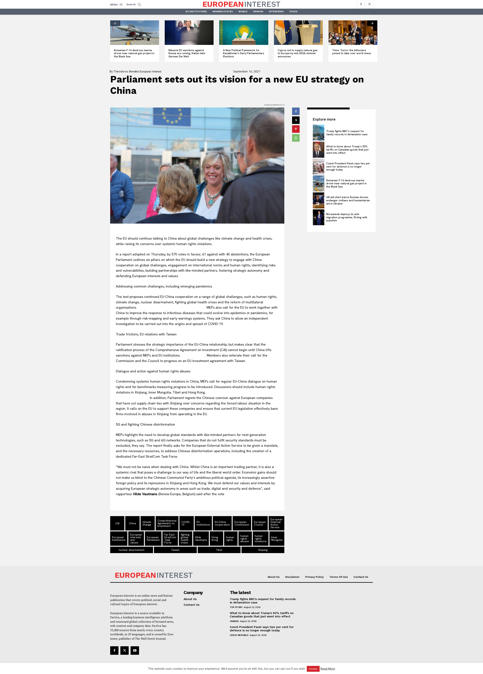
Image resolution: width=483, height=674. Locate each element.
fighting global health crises (185, 538)
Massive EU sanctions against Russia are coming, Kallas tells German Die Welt (186, 53)
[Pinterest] (296, 129)
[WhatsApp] (296, 138)
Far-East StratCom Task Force (170, 538)
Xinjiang (263, 550)
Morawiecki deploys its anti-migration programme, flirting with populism (346, 217)
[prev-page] (115, 23)
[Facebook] (361, 4)
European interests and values (136, 538)
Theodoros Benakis (126, 71)
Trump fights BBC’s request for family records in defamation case (347, 132)
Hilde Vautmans (201, 539)
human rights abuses (244, 538)
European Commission (242, 523)
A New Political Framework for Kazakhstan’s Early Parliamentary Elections (243, 53)
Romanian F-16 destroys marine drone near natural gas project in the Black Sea (134, 53)
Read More (327, 668)
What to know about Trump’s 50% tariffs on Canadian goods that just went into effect (347, 149)
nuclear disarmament (131, 550)
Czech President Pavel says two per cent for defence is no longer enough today (348, 166)
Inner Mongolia (276, 539)
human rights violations (261, 538)
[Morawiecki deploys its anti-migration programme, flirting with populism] (318, 217)
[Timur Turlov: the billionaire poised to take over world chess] (352, 32)
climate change (146, 523)
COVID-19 (185, 523)
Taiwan (175, 550)
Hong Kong (215, 539)
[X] (369, 4)
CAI (117, 523)
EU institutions (203, 523)
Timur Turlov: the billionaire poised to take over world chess (351, 51)
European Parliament (153, 539)
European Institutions (118, 539)
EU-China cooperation (222, 523)
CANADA (234, 621)
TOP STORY (236, 607)
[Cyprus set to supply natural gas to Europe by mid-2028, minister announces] (298, 32)
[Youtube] (135, 650)
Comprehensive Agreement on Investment (167, 523)
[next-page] (372, 23)
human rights (230, 539)
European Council (260, 523)
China (132, 523)
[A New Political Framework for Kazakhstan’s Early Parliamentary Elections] (243, 32)
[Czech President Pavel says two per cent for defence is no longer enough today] (318, 167)
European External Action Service (276, 523)
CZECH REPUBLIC (239, 635)
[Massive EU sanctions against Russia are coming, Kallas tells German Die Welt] (189, 32)
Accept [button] (313, 668)
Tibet (219, 550)
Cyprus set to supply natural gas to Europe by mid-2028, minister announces (298, 53)
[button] (134, 4)
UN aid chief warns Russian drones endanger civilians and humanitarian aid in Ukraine (348, 200)
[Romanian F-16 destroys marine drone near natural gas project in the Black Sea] (134, 32)
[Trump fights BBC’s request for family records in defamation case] (318, 133)
